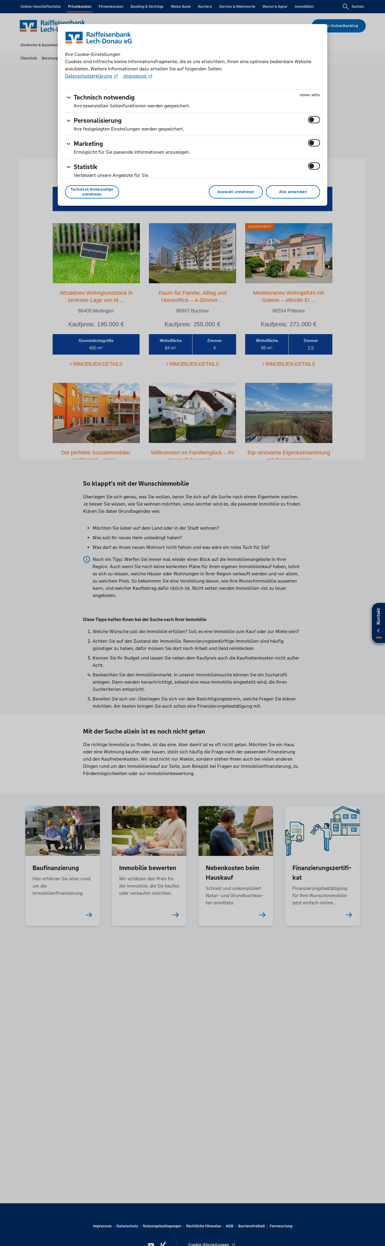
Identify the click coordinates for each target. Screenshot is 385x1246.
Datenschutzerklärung (89, 76)
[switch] (314, 119)
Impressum (135, 76)
